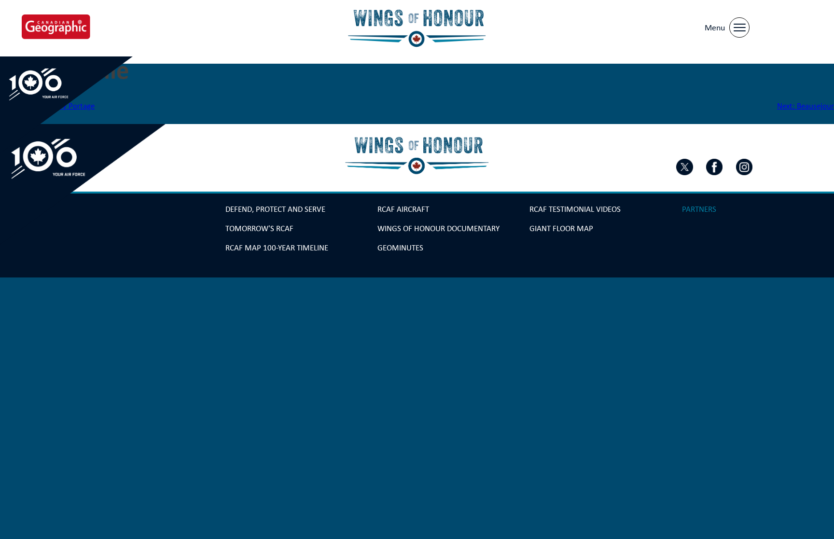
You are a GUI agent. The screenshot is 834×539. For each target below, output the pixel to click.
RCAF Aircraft (403, 209)
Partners (699, 209)
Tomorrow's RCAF (259, 228)
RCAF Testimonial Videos (575, 209)
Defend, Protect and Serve (275, 209)
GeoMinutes (400, 248)
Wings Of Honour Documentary (438, 228)
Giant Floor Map (561, 228)
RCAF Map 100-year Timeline (276, 248)
